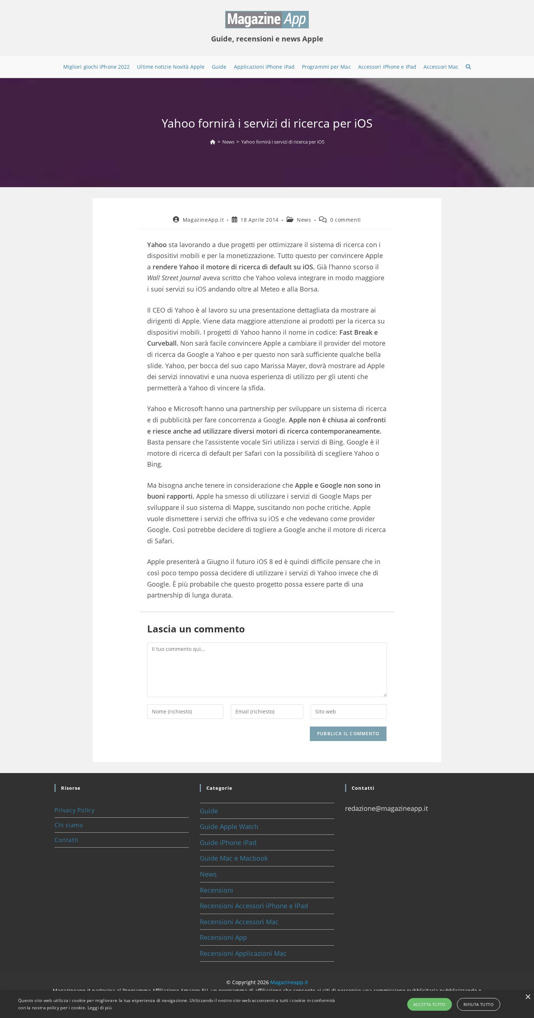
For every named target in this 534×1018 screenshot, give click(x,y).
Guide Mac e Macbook (234, 858)
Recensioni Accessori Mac (239, 921)
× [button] (527, 997)
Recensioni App (223, 937)
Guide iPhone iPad (228, 842)
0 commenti (345, 219)
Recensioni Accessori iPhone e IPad (254, 905)
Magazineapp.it (289, 982)
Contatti (66, 840)
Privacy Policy (74, 810)
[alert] (267, 1004)
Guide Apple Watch (229, 826)
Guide (209, 810)
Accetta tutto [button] (429, 1004)
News (304, 219)
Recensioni (216, 890)
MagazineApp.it (203, 219)
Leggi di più (100, 1008)
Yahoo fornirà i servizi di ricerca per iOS (282, 141)
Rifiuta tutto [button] (479, 1004)
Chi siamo (68, 825)
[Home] (212, 141)
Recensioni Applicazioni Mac (243, 953)
